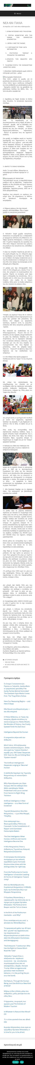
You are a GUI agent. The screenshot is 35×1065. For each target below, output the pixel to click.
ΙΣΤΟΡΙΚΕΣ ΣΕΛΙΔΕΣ (11, 660)
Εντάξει (15, 1062)
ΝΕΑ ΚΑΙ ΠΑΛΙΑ (9, 662)
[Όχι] (33, 1057)
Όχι (22, 1062)
